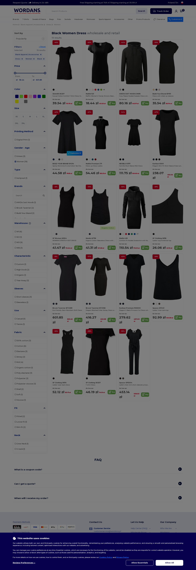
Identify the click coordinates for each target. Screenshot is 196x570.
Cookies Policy (105, 557)
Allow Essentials (139, 563)
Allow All (169, 563)
